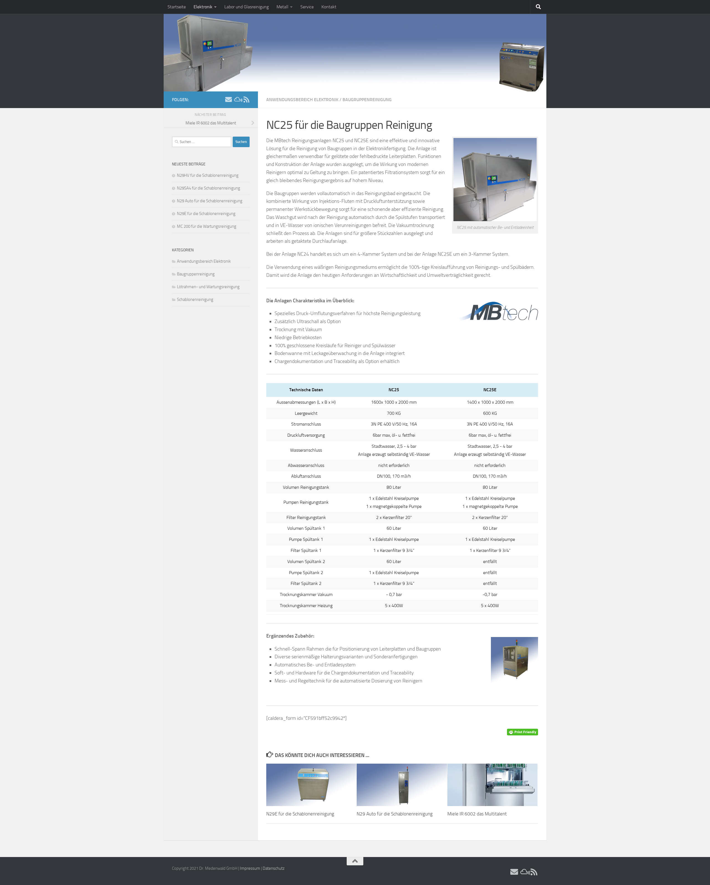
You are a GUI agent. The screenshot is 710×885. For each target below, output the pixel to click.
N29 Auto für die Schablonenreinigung (395, 814)
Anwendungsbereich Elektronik (302, 99)
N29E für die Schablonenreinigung (300, 814)
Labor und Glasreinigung (246, 6)
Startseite (177, 6)
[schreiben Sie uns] (228, 99)
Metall (282, 6)
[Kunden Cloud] (237, 99)
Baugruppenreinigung (367, 99)
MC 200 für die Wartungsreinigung (206, 226)
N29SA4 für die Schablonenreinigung (208, 188)
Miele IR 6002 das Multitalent (477, 814)
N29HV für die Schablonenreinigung (208, 175)
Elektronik (203, 6)
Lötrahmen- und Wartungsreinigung (208, 286)
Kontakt (328, 6)
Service (307, 6)
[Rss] (246, 99)
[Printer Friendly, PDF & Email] (522, 731)
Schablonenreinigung (195, 299)
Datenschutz (274, 868)
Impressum (250, 868)
